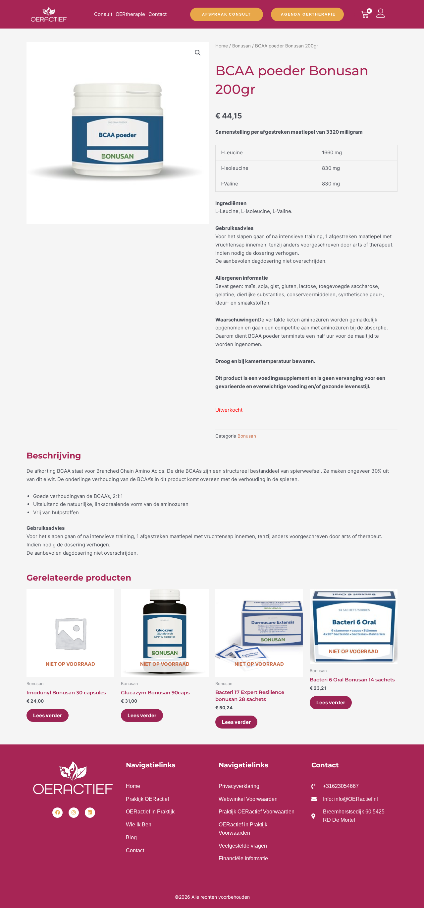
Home (221, 45)
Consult (103, 14)
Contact (157, 14)
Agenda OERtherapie (308, 14)
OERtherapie (130, 14)
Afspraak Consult (226, 14)
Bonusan (241, 45)
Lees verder (47, 715)
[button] (198, 53)
